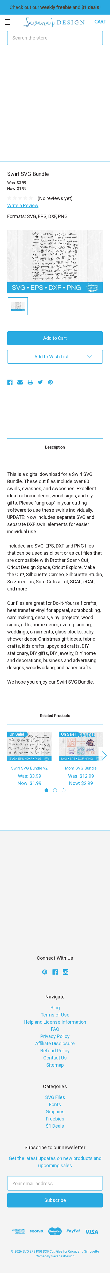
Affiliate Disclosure (55, 1043)
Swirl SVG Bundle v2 (29, 768)
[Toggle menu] (7, 22)
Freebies (55, 1119)
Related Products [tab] (55, 715)
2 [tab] (55, 790)
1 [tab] (47, 790)
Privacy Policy (55, 1036)
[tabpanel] (29, 759)
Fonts (55, 1104)
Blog (55, 1007)
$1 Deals (55, 1126)
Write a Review (22, 205)
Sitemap (55, 1065)
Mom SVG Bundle (81, 768)
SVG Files (55, 1097)
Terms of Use (55, 1015)
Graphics (55, 1111)
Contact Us (55, 1058)
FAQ (55, 1029)
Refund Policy (55, 1050)
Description (55, 447)
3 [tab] (64, 790)
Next (104, 755)
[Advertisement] (55, 107)
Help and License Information (55, 1022)
